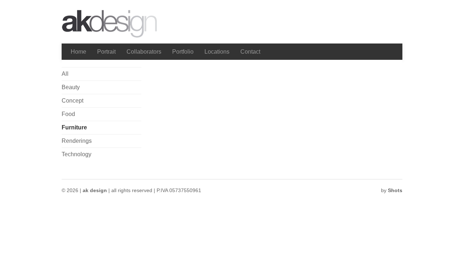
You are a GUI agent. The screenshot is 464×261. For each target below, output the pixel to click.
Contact (250, 52)
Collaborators (144, 52)
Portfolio (183, 52)
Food (68, 114)
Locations (216, 52)
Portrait (106, 52)
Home (78, 52)
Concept (72, 101)
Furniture (74, 127)
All (65, 74)
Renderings (77, 141)
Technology (76, 154)
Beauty (71, 87)
